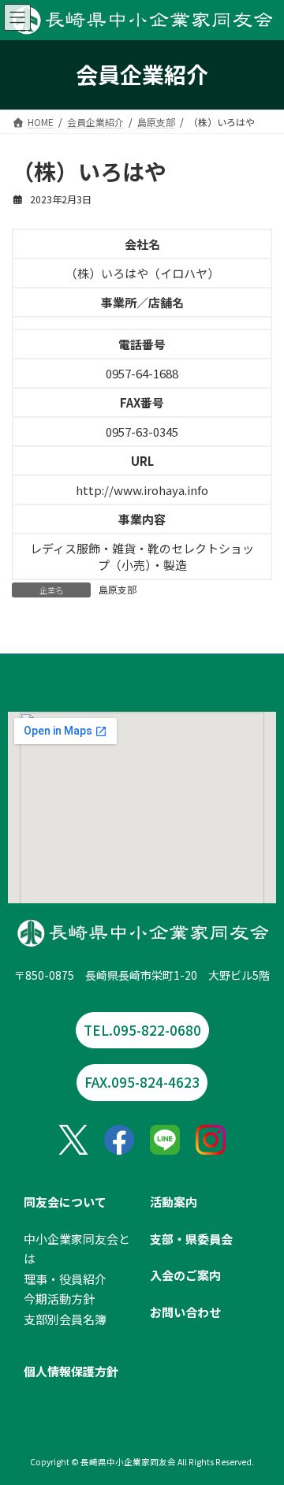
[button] (142, 1082)
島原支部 (117, 589)
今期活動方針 (59, 1298)
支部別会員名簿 (65, 1318)
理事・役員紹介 (65, 1278)
